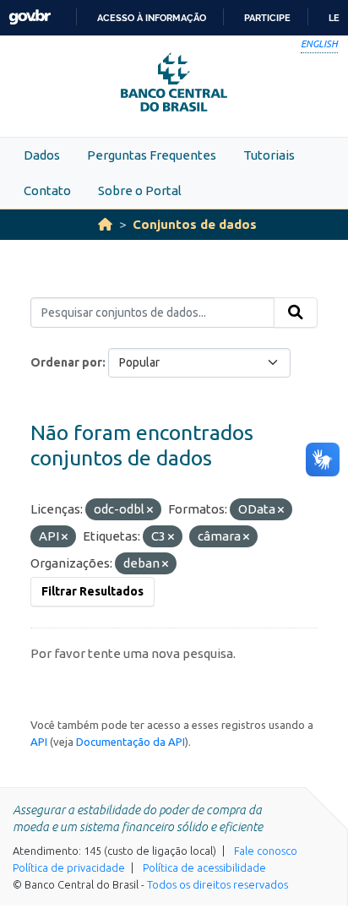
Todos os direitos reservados (217, 884)
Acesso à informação (151, 18)
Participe (267, 18)
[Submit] (296, 312)
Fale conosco (265, 850)
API (38, 742)
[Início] (105, 224)
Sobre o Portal (140, 190)
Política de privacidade (69, 867)
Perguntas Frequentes (151, 155)
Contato (47, 190)
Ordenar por (66, 362)
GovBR (29, 17)
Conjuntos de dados (195, 224)
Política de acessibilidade (204, 867)
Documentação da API (130, 742)
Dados (42, 155)
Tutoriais (269, 155)
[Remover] (150, 510)
